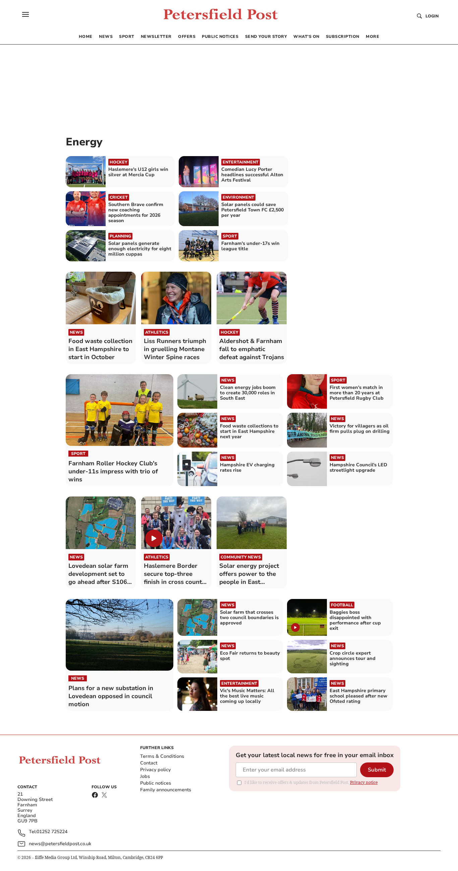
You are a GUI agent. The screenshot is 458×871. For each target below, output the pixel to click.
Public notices (155, 783)
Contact (148, 763)
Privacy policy (155, 769)
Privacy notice (364, 782)
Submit (377, 770)
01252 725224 (52, 832)
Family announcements (165, 790)
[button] (25, 14)
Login (432, 16)
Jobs (145, 776)
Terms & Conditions (162, 756)
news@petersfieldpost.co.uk (60, 844)
